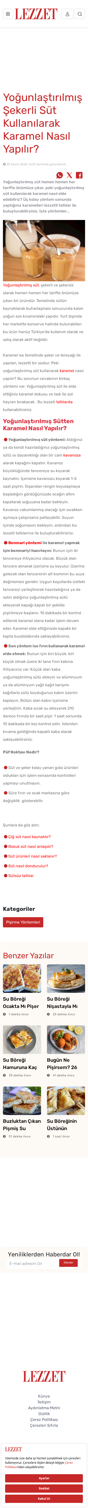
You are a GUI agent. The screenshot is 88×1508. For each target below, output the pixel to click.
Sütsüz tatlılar (21, 875)
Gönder (68, 1262)
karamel (67, 370)
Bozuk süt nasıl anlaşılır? (30, 846)
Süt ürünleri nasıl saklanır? (32, 856)
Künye (44, 1396)
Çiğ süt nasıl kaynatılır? (29, 836)
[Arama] (80, 14)
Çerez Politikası (44, 1419)
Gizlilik (44, 1413)
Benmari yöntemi (25, 542)
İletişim (44, 1402)
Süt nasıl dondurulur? (28, 866)
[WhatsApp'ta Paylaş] (60, 175)
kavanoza (72, 455)
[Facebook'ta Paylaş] (79, 175)
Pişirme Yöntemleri (23, 922)
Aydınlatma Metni (44, 1408)
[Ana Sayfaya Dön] (44, 1376)
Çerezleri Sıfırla (44, 1425)
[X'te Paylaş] (69, 175)
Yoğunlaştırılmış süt (21, 285)
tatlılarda (64, 402)
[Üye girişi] (67, 14)
